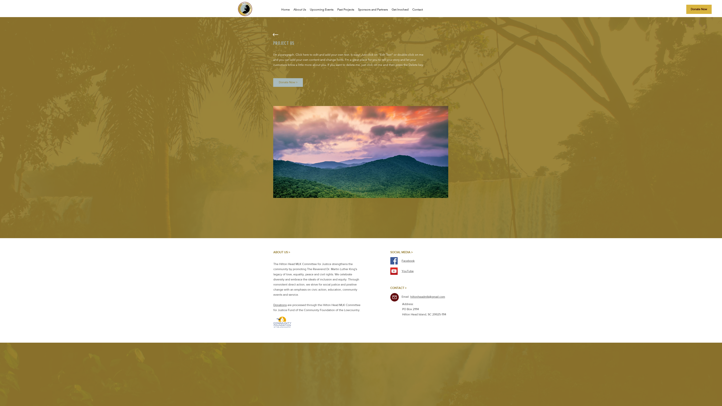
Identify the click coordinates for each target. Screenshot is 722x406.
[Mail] (394, 297)
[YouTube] (394, 271)
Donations (280, 305)
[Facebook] (394, 260)
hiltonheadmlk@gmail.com (427, 296)
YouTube (408, 271)
